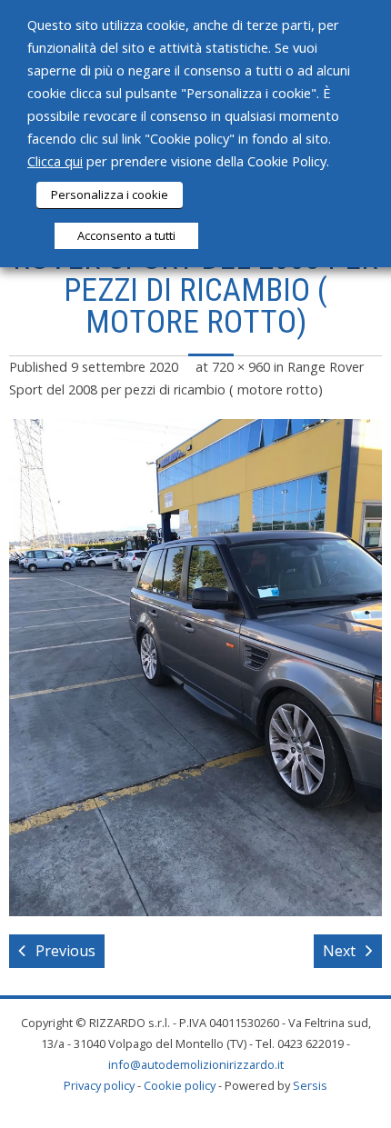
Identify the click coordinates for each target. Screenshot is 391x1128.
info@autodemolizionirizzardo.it (196, 1064)
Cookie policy (180, 1085)
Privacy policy (99, 1085)
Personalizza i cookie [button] (109, 194)
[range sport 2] (195, 667)
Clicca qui (55, 161)
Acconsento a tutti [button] (126, 235)
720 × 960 (241, 366)
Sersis (310, 1085)
